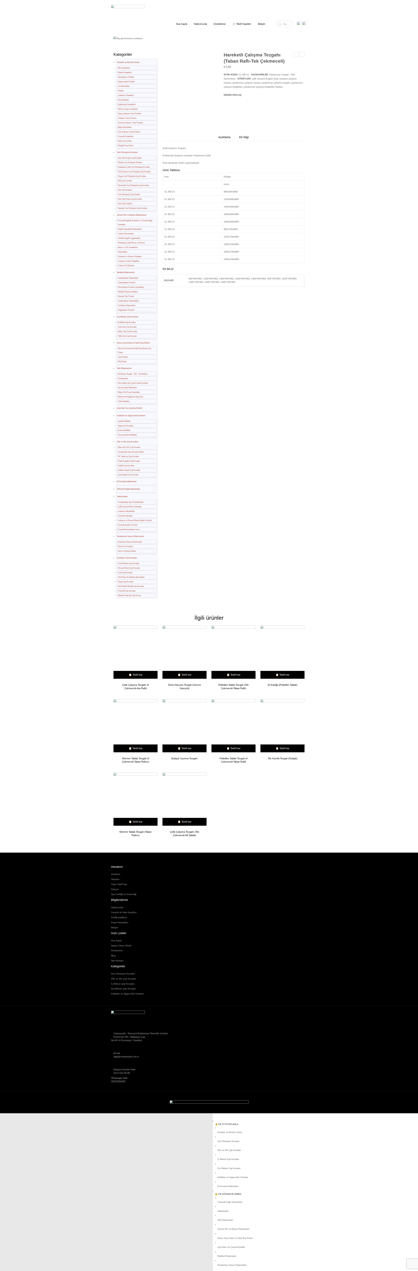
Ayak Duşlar (123, 357)
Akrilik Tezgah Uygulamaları (129, 238)
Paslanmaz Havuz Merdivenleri (130, 542)
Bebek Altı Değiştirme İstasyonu (130, 397)
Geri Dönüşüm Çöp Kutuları (129, 194)
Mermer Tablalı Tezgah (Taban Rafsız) (136, 833)
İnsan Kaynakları (119, 922)
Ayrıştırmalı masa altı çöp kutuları (131, 452)
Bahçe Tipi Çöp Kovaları (127, 331)
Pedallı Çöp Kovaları (126, 465)
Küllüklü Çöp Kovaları (127, 322)
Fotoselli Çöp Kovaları (127, 591)
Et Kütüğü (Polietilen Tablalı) (302, 55)
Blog (113, 955)
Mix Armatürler (124, 68)
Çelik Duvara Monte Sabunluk (130, 506)
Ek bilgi (244, 137)
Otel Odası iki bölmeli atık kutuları (131, 577)
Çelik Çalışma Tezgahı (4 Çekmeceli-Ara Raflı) (135, 686)
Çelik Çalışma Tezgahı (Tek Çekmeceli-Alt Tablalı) (184, 833)
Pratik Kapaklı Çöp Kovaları (129, 461)
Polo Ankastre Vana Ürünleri (129, 132)
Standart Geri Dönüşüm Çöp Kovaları (132, 208)
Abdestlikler (122, 252)
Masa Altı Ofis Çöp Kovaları (129, 447)
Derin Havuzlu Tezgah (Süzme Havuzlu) (184, 686)
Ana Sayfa (130, 36)
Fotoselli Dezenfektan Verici (129, 529)
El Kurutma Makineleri (127, 481)
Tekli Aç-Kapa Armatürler (128, 109)
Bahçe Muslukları (125, 127)
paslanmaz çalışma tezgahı (276, 82)
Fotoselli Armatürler (125, 136)
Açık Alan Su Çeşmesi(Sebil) (129, 408)
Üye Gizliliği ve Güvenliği (123, 894)
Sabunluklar (122, 496)
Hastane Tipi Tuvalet (126, 296)
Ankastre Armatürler (126, 95)
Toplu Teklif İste (119, 884)
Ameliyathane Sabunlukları (128, 301)
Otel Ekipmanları (150, 36)
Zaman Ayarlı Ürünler (126, 81)
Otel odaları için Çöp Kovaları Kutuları (133, 383)
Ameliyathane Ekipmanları (128, 278)
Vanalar (121, 91)
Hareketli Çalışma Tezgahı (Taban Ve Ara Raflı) (296, 55)
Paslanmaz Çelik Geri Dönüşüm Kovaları (134, 167)
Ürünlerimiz (117, 950)
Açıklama (224, 137)
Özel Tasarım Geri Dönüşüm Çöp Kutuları (134, 171)
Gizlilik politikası (119, 917)
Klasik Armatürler (125, 72)
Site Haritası (117, 960)
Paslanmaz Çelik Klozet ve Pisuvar (131, 243)
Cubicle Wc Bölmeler (126, 265)
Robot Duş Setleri (125, 141)
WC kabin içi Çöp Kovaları (128, 456)
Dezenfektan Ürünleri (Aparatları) (131, 287)
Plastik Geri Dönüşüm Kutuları (130, 162)
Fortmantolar (123, 378)
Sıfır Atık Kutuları (125, 190)
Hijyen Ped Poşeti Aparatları (129, 392)
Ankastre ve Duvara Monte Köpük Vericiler (135, 520)
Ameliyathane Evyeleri (126, 282)
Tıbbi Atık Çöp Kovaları (127, 336)
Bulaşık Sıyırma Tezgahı (184, 758)
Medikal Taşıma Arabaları (128, 292)
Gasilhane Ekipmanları (126, 305)
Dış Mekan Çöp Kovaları (127, 317)
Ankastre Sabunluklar (126, 511)
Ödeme (115, 889)
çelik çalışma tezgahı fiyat (265, 78)
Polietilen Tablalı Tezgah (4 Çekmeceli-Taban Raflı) (234, 760)
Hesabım (115, 874)
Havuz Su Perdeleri (125, 546)
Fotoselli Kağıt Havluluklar (128, 489)
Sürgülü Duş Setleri (125, 145)
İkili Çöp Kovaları (125, 181)
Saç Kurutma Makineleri (127, 387)
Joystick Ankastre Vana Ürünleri (130, 123)
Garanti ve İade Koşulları (124, 912)
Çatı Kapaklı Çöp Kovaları (128, 475)
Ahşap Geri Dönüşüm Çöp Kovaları (132, 176)
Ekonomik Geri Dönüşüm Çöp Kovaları (133, 185)
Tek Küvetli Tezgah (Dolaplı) (282, 758)
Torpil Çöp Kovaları (125, 582)
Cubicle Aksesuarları (126, 233)
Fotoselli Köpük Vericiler (127, 525)
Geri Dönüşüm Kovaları (127, 152)
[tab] (224, 138)
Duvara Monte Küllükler (127, 435)
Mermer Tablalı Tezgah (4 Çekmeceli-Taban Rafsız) (135, 760)
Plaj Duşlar (122, 361)
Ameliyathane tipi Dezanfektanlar (131, 502)
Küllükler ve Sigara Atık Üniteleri (131, 415)
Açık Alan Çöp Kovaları (127, 327)
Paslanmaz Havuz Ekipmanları (130, 536)
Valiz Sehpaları (123, 401)
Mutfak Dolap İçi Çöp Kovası (129, 595)
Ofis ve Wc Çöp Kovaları (127, 442)
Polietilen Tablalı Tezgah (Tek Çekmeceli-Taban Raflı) (233, 686)
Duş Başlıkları (123, 100)
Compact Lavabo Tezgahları (128, 261)
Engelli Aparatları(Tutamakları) (130, 229)
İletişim (114, 927)
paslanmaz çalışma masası (247, 82)
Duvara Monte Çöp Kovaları (129, 568)
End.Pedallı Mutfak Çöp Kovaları (131, 586)
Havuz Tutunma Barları (127, 551)
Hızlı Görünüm (134, 653)
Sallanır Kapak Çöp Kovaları (129, 470)
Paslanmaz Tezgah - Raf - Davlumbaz (184, 36)
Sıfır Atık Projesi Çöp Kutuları (130, 158)
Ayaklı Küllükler (124, 421)
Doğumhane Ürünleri (126, 310)
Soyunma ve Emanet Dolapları (129, 256)
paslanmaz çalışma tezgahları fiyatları (263, 86)
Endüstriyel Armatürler (127, 104)
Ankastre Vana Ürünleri (127, 118)
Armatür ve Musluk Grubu (128, 62)
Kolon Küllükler (124, 430)
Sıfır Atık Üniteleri (125, 203)
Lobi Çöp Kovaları (125, 572)
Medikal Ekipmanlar (126, 272)
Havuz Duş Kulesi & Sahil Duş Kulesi (133, 343)
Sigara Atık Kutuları (125, 426)
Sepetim (115, 879)
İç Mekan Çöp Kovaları (127, 558)
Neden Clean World (121, 945)
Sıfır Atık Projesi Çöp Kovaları (130, 199)
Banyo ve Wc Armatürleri (128, 247)
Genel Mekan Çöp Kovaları (128, 563)
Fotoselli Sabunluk (125, 516)
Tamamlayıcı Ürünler (126, 77)
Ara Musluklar (123, 86)
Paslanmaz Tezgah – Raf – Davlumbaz (132, 374)
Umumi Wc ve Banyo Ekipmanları (131, 215)
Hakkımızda (117, 907)
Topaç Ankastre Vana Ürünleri (129, 113)
